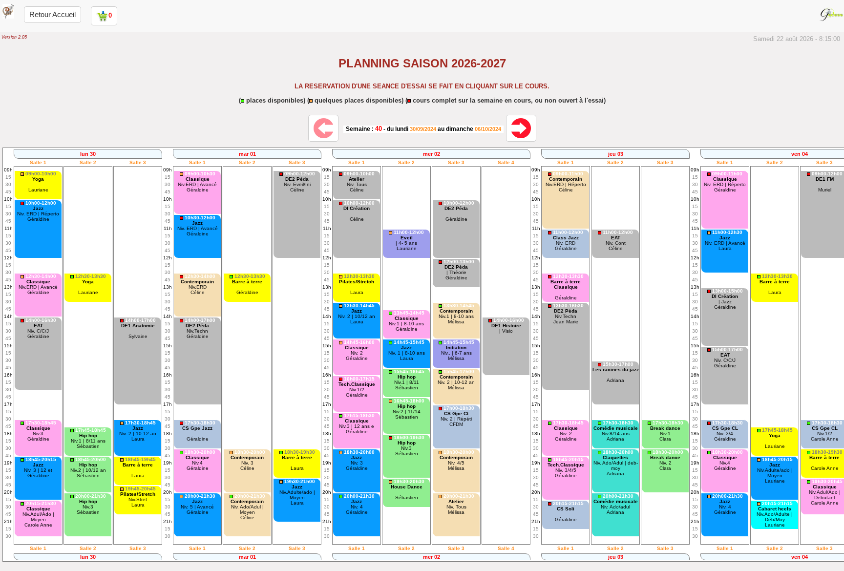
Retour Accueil (52, 14)
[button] (38, 185)
